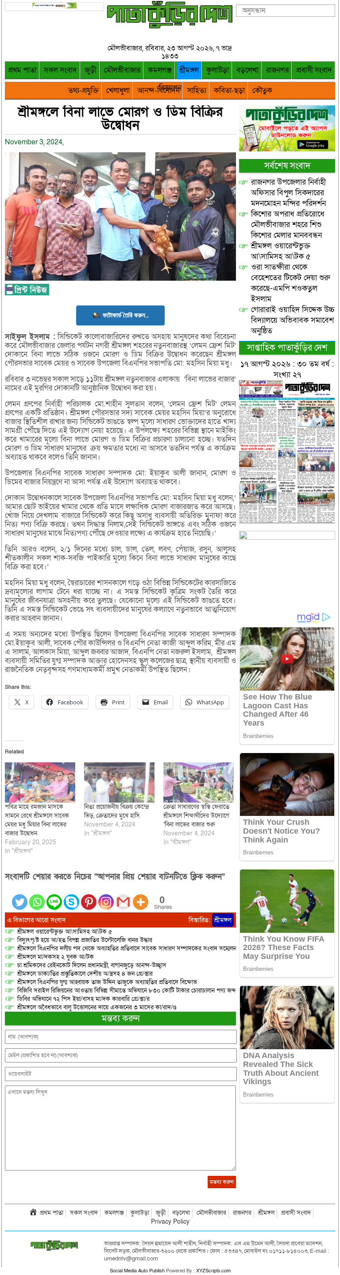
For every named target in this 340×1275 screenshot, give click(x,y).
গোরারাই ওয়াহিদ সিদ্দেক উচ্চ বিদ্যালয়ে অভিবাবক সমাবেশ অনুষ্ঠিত (293, 320)
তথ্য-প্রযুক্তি (83, 90)
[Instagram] (106, 897)
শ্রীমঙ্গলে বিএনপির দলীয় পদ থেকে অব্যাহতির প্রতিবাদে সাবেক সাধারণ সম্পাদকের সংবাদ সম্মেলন (126, 948)
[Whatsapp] (37, 897)
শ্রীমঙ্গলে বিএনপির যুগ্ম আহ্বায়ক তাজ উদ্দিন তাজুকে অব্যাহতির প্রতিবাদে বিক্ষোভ (107, 982)
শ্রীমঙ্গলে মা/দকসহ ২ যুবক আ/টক (55, 957)
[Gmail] (123, 897)
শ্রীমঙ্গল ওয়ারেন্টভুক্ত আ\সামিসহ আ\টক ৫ (64, 931)
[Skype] (71, 897)
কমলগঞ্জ (160, 70)
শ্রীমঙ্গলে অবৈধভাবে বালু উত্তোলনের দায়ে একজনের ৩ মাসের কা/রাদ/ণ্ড (96, 1007)
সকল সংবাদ (60, 70)
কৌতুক (262, 90)
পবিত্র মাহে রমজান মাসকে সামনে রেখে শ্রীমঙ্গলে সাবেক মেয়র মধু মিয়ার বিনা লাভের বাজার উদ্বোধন (37, 820)
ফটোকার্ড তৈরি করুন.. (126, 315)
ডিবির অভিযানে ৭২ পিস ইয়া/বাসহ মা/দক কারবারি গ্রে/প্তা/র (83, 999)
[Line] (54, 897)
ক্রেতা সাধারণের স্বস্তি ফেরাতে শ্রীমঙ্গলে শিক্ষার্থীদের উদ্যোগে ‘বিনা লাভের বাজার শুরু (196, 816)
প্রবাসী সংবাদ (314, 70)
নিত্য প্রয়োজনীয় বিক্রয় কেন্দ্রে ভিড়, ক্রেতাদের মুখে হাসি (116, 811)
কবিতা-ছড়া (229, 90)
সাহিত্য (196, 90)
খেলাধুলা (118, 90)
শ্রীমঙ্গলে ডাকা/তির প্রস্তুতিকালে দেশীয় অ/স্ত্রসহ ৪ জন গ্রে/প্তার (85, 974)
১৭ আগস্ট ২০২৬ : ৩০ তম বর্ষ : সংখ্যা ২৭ (287, 369)
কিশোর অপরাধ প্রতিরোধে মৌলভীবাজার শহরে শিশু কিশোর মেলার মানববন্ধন (288, 224)
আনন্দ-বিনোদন (158, 90)
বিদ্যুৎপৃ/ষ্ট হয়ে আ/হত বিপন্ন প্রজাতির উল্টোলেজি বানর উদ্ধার (84, 940)
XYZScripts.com (213, 1270)
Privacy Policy (170, 1221)
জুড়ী (91, 70)
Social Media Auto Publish (137, 1270)
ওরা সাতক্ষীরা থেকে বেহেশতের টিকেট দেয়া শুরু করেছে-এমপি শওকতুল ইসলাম (290, 283)
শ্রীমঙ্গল (189, 70)
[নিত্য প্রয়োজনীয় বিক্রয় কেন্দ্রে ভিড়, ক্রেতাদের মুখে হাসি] (119, 782)
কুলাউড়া (217, 70)
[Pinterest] (89, 897)
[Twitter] (19, 897)
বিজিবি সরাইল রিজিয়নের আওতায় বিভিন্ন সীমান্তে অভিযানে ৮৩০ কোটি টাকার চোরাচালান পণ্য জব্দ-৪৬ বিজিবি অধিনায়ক (150, 990)
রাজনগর (277, 70)
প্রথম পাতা (22, 70)
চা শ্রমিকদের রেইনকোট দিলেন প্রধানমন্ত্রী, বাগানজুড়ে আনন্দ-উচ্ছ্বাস (91, 965)
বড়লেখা (247, 70)
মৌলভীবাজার (122, 70)
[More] (140, 897)
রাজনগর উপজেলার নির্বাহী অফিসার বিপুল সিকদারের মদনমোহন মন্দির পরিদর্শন (288, 193)
